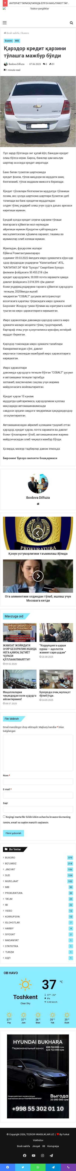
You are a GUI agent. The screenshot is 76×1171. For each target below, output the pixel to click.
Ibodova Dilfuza (16, 64)
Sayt (5, 803)
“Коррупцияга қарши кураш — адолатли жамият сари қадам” (52, 649)
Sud (7, 875)
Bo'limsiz (10, 863)
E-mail (7, 789)
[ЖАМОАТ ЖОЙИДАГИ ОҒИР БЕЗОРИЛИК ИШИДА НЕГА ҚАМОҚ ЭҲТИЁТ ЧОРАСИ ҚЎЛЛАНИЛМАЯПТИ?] (20, 632)
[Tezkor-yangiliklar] (38, 13)
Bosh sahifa (12, 33)
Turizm (9, 951)
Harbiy (9, 928)
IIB (6, 904)
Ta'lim (8, 898)
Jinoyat (10, 869)
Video (8, 910)
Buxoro (25, 33)
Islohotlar (12, 922)
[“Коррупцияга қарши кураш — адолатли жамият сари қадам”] (56, 632)
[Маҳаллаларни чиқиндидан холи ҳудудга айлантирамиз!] (20, 679)
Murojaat (11, 881)
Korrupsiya (12, 916)
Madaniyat (12, 940)
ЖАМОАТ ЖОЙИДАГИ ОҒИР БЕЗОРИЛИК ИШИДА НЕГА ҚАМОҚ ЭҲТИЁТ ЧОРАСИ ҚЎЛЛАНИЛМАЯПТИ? (20, 652)
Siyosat (10, 934)
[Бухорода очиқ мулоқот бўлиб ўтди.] (56, 679)
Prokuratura (14, 892)
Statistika (11, 946)
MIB (17, 40)
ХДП (8, 957)
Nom (6, 775)
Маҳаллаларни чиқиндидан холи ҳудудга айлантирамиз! (19, 696)
